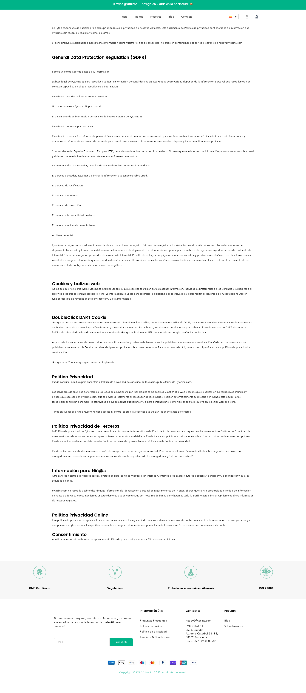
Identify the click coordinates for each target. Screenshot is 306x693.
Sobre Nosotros (233, 626)
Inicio (124, 16)
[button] (233, 16)
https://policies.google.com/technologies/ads (180, 332)
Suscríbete (121, 642)
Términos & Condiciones (155, 637)
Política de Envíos (151, 626)
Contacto (186, 16)
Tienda (139, 16)
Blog (171, 16)
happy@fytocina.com (198, 620)
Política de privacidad (153, 631)
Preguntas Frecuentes (153, 620)
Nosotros (155, 16)
